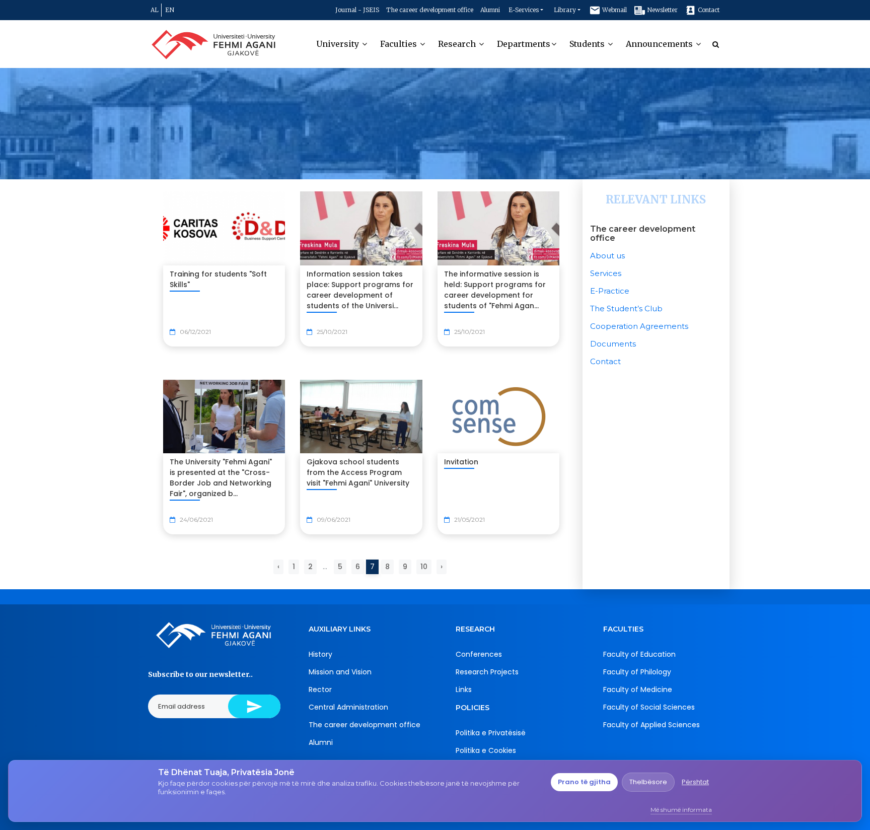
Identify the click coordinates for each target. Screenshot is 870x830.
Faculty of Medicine (637, 689)
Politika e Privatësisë (491, 733)
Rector (320, 689)
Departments (523, 44)
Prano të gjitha (584, 782)
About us (607, 255)
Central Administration (348, 707)
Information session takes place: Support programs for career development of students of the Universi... (360, 290)
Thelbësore (648, 782)
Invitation (461, 462)
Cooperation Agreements (639, 326)
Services (605, 273)
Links (464, 689)
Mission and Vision (340, 672)
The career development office (429, 10)
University (338, 44)
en (169, 10)
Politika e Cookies (486, 750)
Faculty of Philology (637, 672)
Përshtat (695, 782)
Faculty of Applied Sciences (651, 725)
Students (588, 44)
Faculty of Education (639, 654)
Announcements (660, 44)
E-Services (524, 10)
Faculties (399, 44)
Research (458, 44)
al (155, 10)
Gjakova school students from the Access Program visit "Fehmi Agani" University (358, 472)
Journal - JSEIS (357, 10)
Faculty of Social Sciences (649, 707)
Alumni (490, 10)
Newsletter (661, 10)
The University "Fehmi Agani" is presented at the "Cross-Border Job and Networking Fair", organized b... (221, 478)
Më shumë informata (681, 809)
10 (423, 567)
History (320, 654)
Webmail (614, 10)
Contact (707, 10)
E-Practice (609, 291)
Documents (613, 344)
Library (565, 10)
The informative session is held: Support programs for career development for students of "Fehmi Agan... (495, 290)
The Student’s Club (626, 308)
